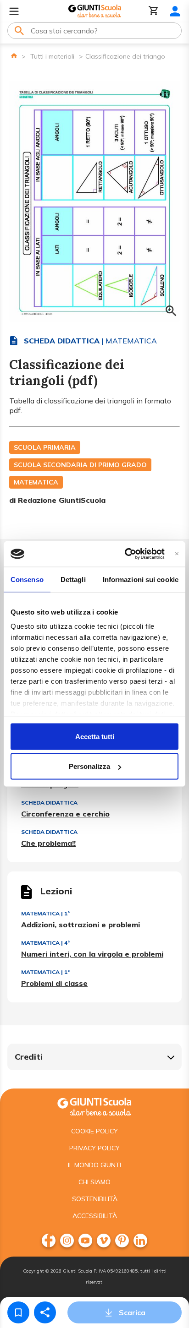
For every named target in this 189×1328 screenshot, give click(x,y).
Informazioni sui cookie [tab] (140, 579)
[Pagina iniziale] (14, 55)
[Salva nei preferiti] (18, 1312)
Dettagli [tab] (73, 579)
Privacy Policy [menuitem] (94, 1148)
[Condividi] (45, 1312)
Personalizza (89, 766)
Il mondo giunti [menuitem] (94, 1165)
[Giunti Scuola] (95, 11)
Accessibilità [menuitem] (94, 1216)
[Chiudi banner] (176, 553)
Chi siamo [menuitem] (94, 1182)
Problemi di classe (54, 983)
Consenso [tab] (27, 579)
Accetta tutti (94, 736)
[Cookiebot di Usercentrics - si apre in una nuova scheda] (125, 554)
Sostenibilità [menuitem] (94, 1199)
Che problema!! (48, 843)
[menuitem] (49, 1240)
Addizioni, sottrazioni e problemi (80, 924)
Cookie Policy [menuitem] (94, 1131)
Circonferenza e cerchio (65, 813)
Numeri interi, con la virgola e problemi (92, 953)
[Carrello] (153, 11)
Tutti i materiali (52, 56)
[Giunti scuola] (94, 1106)
